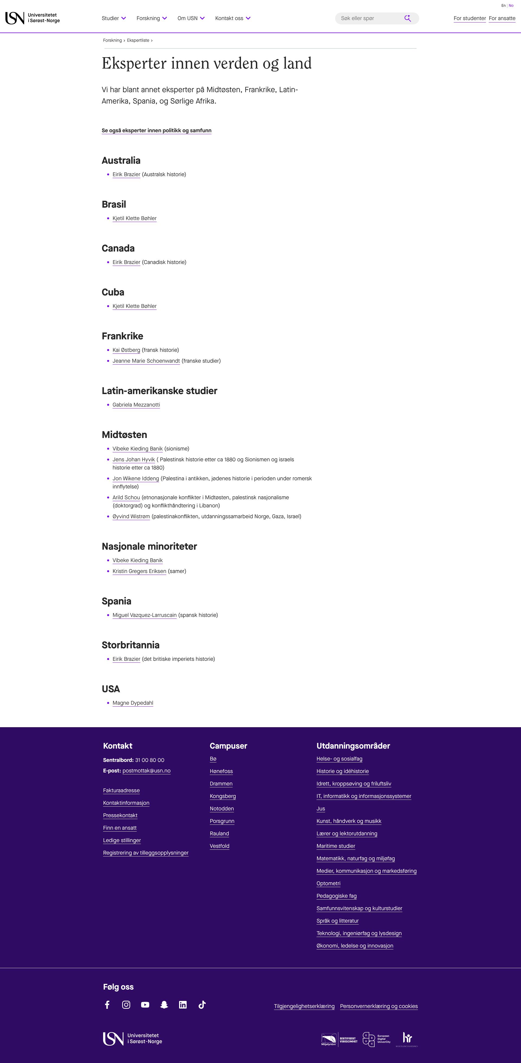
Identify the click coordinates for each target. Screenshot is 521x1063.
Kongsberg (223, 796)
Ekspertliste (138, 40)
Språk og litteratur (338, 921)
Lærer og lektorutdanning (347, 833)
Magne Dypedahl (133, 703)
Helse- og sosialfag (340, 758)
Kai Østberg (126, 350)
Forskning (112, 40)
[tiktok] (202, 1005)
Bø (213, 758)
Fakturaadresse (121, 790)
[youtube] (145, 1005)
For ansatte (502, 18)
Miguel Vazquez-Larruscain (145, 615)
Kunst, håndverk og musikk (349, 821)
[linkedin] (183, 1005)
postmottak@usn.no (147, 770)
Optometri (329, 883)
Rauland (219, 833)
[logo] (52, 18)
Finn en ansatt (120, 828)
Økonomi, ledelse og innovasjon (355, 945)
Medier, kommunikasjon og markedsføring (367, 871)
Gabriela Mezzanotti (136, 404)
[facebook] (107, 1005)
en (503, 5)
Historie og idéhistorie (343, 771)
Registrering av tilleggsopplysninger (146, 852)
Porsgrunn (222, 821)
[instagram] (126, 1005)
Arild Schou (126, 497)
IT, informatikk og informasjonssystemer (364, 796)
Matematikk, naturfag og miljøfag (356, 858)
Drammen (221, 783)
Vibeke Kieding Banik (138, 448)
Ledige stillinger (122, 840)
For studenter (470, 18)
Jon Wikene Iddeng (136, 478)
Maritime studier (336, 846)
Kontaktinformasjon (126, 803)
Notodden (222, 808)
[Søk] (408, 18)
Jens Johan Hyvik (134, 459)
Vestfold (219, 846)
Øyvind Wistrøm (131, 516)
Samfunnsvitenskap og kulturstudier (359, 908)
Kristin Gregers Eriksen (139, 571)
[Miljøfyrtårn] (339, 1040)
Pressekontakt (120, 815)
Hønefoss (221, 771)
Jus (321, 808)
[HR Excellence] (407, 1040)
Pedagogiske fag (337, 896)
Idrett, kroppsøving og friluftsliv (354, 783)
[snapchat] (164, 1005)
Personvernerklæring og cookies (379, 1006)
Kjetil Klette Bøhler (135, 218)
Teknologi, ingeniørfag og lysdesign (359, 933)
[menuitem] (117, 18)
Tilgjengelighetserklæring (304, 1006)
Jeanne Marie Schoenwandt (146, 361)
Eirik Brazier (126, 174)
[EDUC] (376, 1040)
